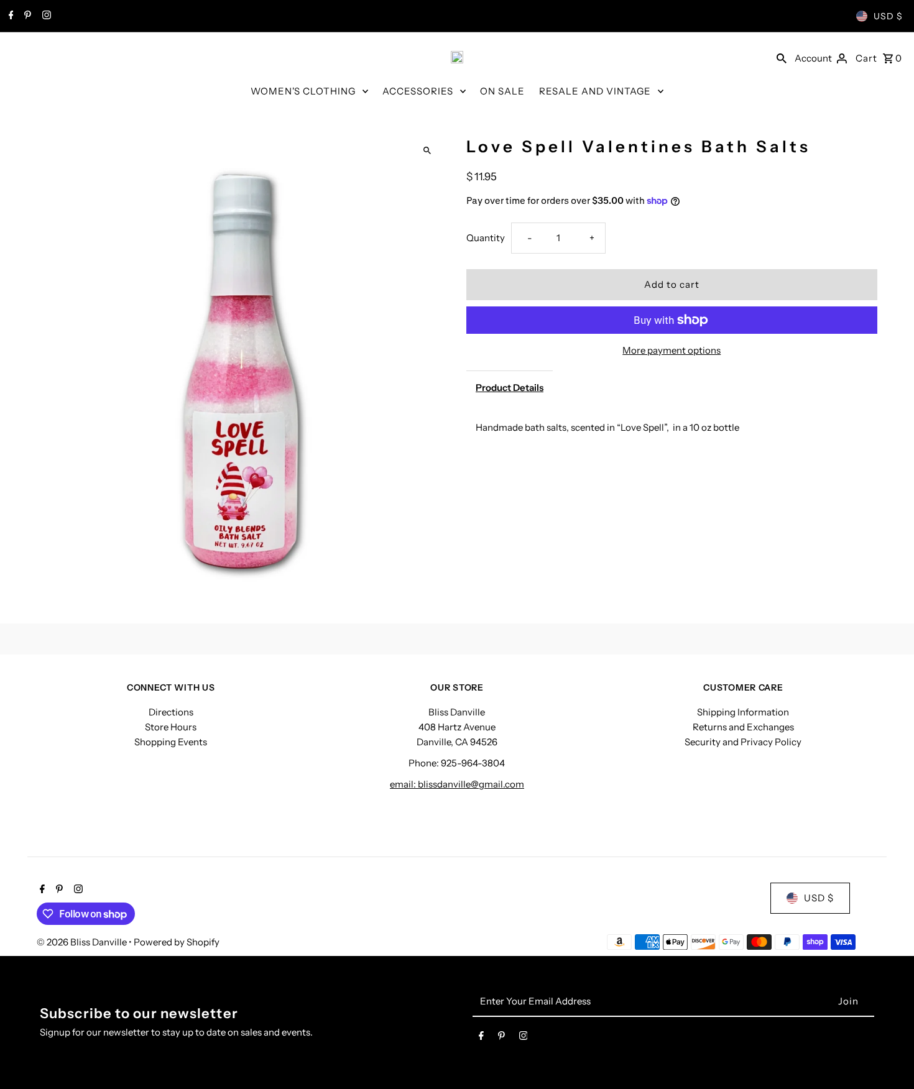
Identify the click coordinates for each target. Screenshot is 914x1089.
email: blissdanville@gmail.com (457, 784)
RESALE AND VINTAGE (595, 91)
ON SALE (502, 91)
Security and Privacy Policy (743, 742)
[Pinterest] (26, 16)
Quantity (485, 238)
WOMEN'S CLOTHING (303, 91)
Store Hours (170, 727)
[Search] (781, 57)
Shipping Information (743, 712)
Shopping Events (170, 742)
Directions (171, 712)
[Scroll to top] (888, 1056)
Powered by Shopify (176, 942)
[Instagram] (45, 16)
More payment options (671, 350)
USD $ (888, 16)
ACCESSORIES (417, 91)
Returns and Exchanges (743, 727)
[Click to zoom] (427, 151)
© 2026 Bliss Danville (83, 942)
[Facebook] (10, 16)
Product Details (509, 387)
